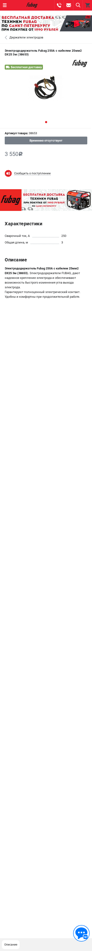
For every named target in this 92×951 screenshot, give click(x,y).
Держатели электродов (26, 37)
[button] (46, 122)
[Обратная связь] (81, 933)
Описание (10, 944)
